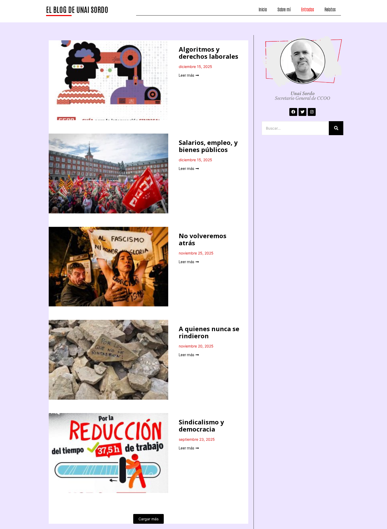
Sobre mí (284, 9)
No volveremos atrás (202, 239)
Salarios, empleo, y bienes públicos (208, 146)
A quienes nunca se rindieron (209, 332)
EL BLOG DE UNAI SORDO (77, 9)
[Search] (336, 128)
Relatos (330, 9)
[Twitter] (302, 112)
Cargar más (148, 519)
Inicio (263, 9)
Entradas (307, 9)
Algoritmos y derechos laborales (208, 53)
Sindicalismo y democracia (201, 425)
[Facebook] (293, 112)
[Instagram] (312, 112)
